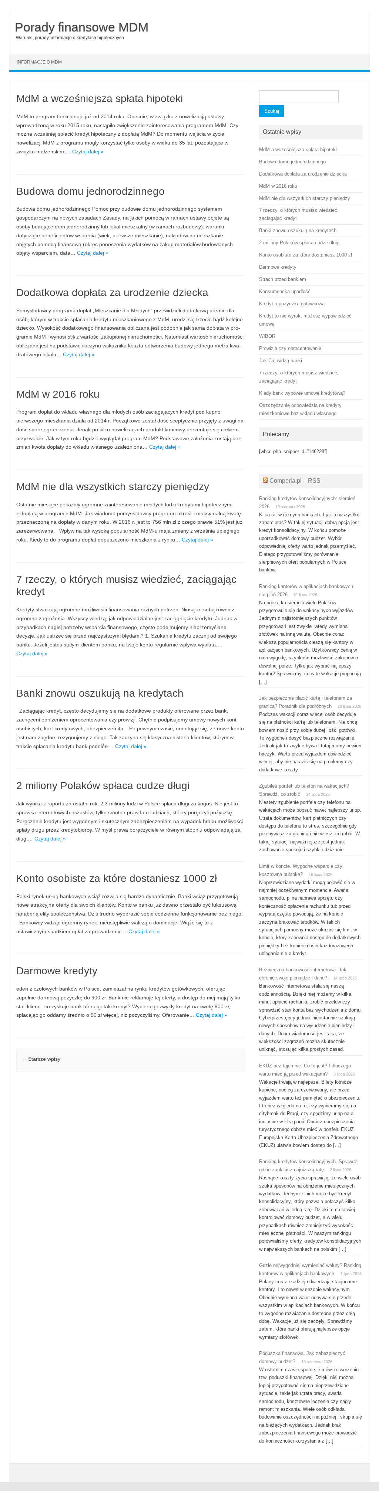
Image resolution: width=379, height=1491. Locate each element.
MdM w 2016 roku (58, 394)
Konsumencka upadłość (285, 291)
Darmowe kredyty (56, 971)
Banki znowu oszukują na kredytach (100, 693)
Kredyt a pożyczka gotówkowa (292, 303)
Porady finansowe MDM (81, 27)
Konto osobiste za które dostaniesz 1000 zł (116, 878)
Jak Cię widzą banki (280, 360)
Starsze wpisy (40, 1059)
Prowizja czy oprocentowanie (290, 348)
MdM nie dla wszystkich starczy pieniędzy (112, 486)
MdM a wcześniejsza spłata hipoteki (99, 98)
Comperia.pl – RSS (295, 481)
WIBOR (267, 336)
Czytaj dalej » (88, 151)
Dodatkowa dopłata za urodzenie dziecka (112, 292)
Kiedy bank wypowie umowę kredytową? (302, 393)
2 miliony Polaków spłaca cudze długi (103, 785)
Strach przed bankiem (282, 279)
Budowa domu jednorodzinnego (90, 191)
